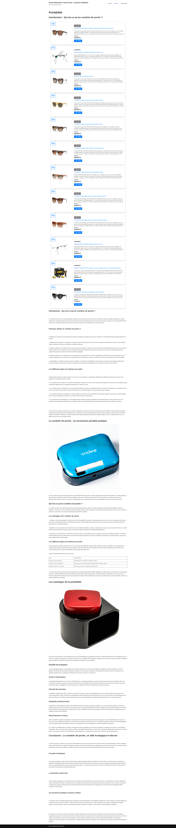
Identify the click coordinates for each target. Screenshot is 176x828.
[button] (118, 3)
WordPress (61, 826)
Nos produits (124, 3)
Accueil (110, 3)
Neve (50, 826)
